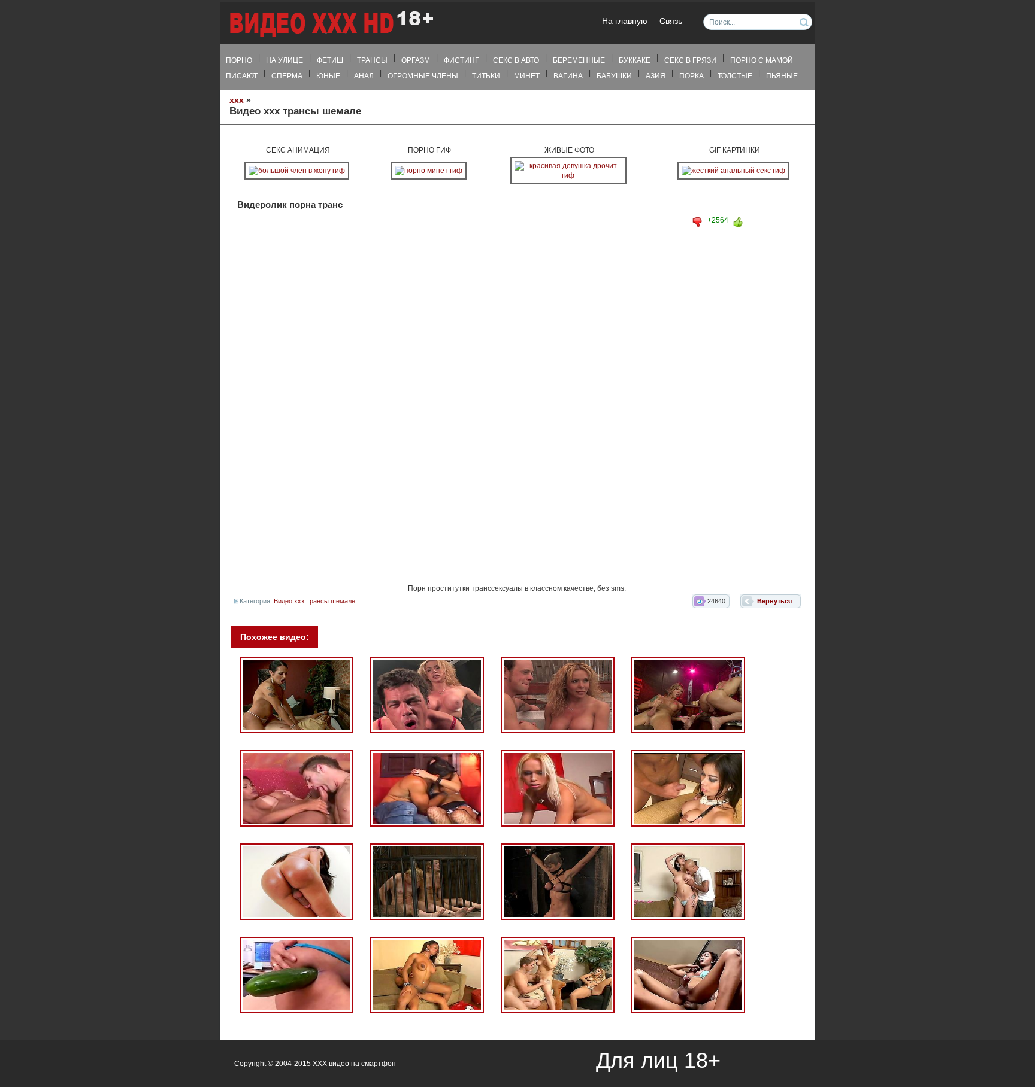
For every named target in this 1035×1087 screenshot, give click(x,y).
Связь (670, 21)
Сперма (286, 76)
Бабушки (614, 76)
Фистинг (461, 60)
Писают (242, 76)
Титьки (486, 76)
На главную (624, 21)
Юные (328, 76)
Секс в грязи (690, 60)
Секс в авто (516, 60)
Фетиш (330, 60)
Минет (527, 76)
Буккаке (634, 60)
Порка (691, 76)
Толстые (735, 76)
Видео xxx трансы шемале (314, 601)
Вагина (568, 76)
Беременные (579, 60)
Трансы (372, 60)
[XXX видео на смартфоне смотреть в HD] (330, 24)
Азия (655, 76)
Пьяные (782, 76)
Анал (364, 76)
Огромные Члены (423, 76)
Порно (239, 60)
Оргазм (415, 60)
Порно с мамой (761, 60)
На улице (284, 60)
